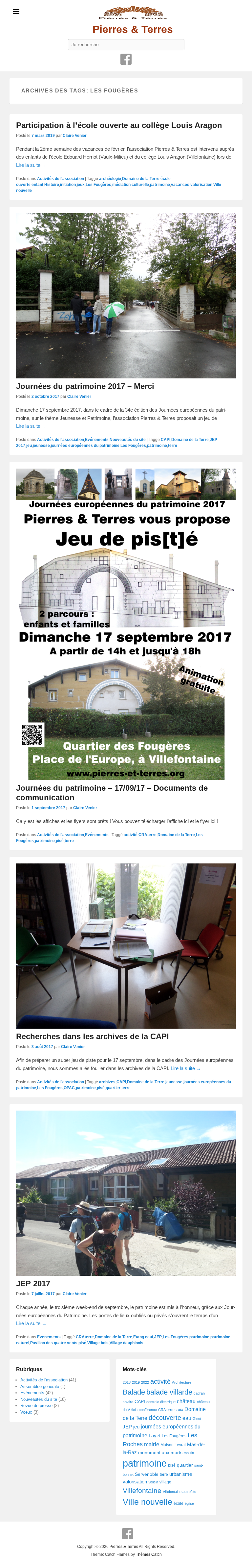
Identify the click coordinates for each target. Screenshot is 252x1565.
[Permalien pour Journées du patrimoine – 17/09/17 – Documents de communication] (126, 624)
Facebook (126, 59)
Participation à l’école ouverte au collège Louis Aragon (119, 125)
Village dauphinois (126, 1343)
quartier (113, 1088)
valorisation (201, 184)
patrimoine (160, 184)
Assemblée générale (39, 1386)
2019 (136, 1382)
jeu (29, 445)
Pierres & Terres (133, 29)
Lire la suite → (31, 165)
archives (107, 1082)
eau (186, 1418)
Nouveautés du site (128, 439)
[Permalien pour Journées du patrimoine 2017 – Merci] (126, 296)
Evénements (97, 439)
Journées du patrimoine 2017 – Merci (85, 386)
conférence (148, 1410)
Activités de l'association (60, 178)
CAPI (165, 439)
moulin (189, 1453)
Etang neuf (143, 1337)
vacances (180, 184)
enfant (37, 184)
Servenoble (146, 1474)
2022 (145, 1382)
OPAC (69, 1088)
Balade (134, 1392)
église (189, 1503)
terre (172, 445)
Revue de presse (36, 1405)
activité (130, 835)
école (178, 1503)
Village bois (98, 1343)
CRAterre (147, 835)
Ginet (197, 1419)
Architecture (181, 1382)
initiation (68, 184)
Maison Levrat (173, 1445)
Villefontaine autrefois (179, 1492)
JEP (158, 1337)
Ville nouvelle (147, 1501)
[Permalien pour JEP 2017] (126, 1193)
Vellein (153, 1482)
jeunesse (41, 445)
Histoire (51, 184)
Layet (154, 1435)
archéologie (110, 178)
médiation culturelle (130, 184)
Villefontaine (142, 1491)
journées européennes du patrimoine (85, 445)
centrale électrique (161, 1402)
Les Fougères (98, 184)
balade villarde (169, 1392)
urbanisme (180, 1474)
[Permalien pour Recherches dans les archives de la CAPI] (126, 946)
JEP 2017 (33, 1283)
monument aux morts (160, 1452)
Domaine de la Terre (140, 178)
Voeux (26, 1412)
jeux (81, 184)
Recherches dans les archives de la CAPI (92, 1036)
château (186, 1401)
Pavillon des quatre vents (53, 1343)
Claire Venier (75, 135)
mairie (151, 1444)
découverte (165, 1417)
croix (179, 1409)
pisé (60, 840)
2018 (127, 1382)
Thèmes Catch (149, 1554)
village (165, 1482)
